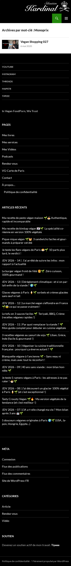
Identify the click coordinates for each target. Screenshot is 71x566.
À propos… (8, 184)
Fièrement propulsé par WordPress (51, 561)
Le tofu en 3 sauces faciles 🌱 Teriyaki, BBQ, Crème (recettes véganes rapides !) (33, 315)
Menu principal (66, 18)
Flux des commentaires (16, 473)
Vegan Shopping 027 (34, 41)
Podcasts (7, 156)
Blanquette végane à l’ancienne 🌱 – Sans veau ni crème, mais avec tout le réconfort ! (31, 358)
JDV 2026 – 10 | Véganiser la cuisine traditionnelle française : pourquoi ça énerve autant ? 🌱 (33, 347)
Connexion (8, 459)
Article (6, 506)
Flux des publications (15, 466)
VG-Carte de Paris (13, 170)
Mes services (10, 142)
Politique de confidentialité (20, 192)
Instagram (9, 74)
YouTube (7, 66)
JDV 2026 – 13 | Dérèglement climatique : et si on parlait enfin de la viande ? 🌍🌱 (35, 283)
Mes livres (8, 135)
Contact (7, 177)
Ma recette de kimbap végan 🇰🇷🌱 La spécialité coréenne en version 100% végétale (33, 230)
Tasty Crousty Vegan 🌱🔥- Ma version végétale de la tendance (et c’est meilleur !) (34, 400)
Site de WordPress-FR (15, 480)
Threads (7, 81)
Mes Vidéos (9, 149)
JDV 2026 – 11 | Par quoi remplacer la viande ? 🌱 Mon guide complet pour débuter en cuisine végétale (34, 326)
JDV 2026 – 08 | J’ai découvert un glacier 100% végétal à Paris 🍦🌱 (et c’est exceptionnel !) (35, 390)
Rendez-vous (10, 163)
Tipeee (6, 96)
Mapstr (6, 88)
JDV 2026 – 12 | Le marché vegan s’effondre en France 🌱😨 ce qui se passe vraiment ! (35, 304)
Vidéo (5, 520)
